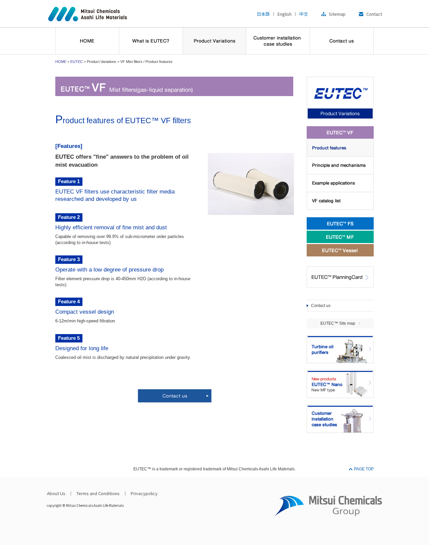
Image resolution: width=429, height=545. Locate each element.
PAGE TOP (364, 469)
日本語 (263, 14)
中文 (303, 14)
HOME (60, 62)
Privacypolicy (144, 493)
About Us (56, 493)
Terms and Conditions (98, 493)
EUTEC (76, 62)
